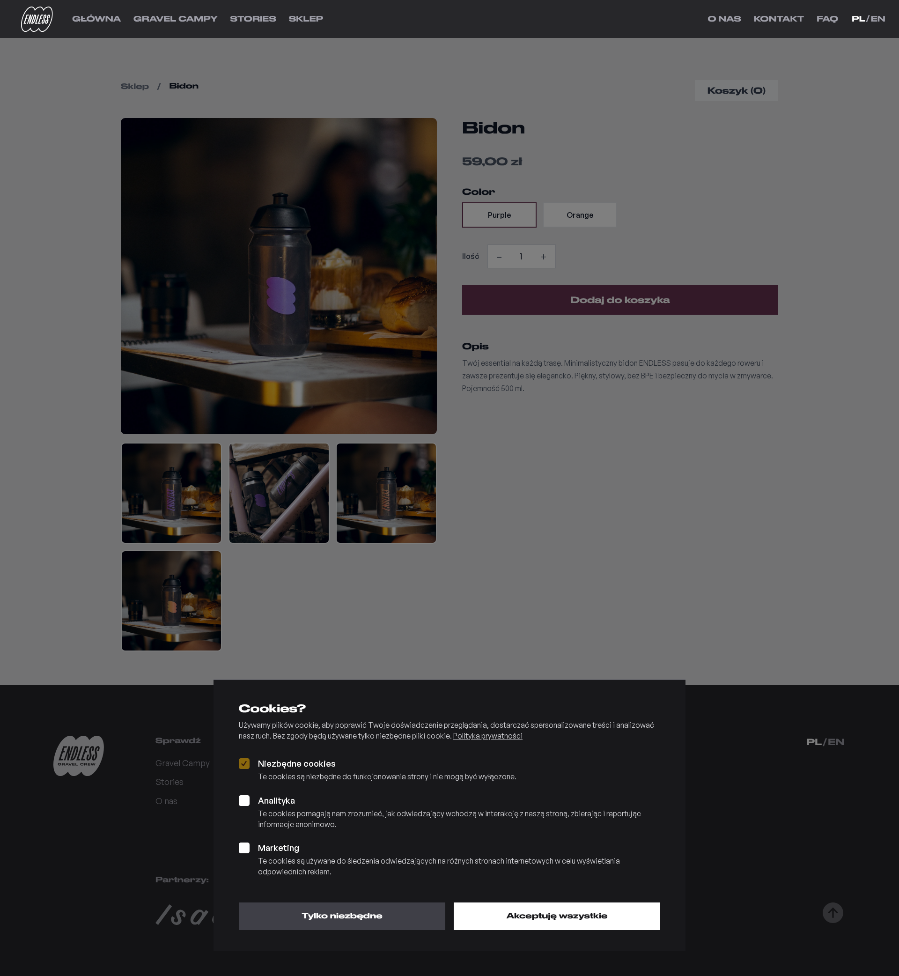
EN (878, 19)
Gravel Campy (175, 19)
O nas (724, 19)
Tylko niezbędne (342, 915)
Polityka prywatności (488, 735)
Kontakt (779, 19)
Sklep (306, 19)
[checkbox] (244, 763)
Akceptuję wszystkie (557, 915)
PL (858, 19)
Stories (253, 19)
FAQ (827, 19)
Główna (96, 19)
